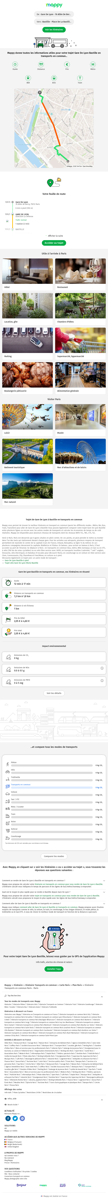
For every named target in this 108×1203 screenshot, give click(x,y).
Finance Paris (9, 1061)
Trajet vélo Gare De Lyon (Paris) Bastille (21, 563)
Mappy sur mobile (10, 1131)
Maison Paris (43, 1043)
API (5, 1128)
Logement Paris (65, 1059)
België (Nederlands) (15, 1144)
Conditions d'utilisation (12, 1172)
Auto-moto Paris (32, 1067)
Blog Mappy (8, 1160)
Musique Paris (9, 1059)
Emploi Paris (50, 1053)
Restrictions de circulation (52, 1092)
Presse (6, 1163)
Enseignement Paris (63, 1056)
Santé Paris (89, 1051)
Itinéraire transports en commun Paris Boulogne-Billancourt (33, 1020)
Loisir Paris (43, 1061)
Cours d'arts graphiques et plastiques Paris (65, 1082)
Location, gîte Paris (75, 1046)
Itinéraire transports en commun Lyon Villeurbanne (53, 1017)
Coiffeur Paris (15, 1046)
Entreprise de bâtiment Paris (60, 1043)
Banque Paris (81, 1061)
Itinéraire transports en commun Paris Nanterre (74, 1020)
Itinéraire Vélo (32, 1004)
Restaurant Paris (20, 1043)
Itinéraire (7, 1004)
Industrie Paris (53, 1059)
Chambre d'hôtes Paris (28, 1069)
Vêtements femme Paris (18, 1080)
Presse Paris (14, 1085)
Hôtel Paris (8, 1043)
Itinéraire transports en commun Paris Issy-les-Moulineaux (52, 1022)
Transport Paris (60, 1046)
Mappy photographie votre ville (15, 1179)
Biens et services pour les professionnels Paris (33, 1048)
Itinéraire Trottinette (49, 1007)
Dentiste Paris (82, 1053)
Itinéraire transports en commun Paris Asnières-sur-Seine (75, 1030)
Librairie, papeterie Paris (38, 1080)
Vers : (55, 21)
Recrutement (9, 1158)
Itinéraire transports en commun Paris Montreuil (33, 1025)
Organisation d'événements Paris (47, 1051)
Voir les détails (54, 693)
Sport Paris (79, 1051)
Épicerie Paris (31, 1082)
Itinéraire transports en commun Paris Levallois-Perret (55, 1028)
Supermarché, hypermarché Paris (84, 1056)
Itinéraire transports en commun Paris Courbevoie (34, 1030)
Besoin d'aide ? (13, 1105)
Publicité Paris (93, 1053)
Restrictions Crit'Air (34, 1092)
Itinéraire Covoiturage (86, 1004)
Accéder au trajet (54, 242)
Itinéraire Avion (34, 1007)
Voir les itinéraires (54, 29)
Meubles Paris (19, 1082)
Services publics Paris (57, 1061)
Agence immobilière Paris (81, 1043)
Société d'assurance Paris (30, 1046)
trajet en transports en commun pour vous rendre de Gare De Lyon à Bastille (67, 896)
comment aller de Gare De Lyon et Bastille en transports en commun (48, 907)
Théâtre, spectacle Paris (66, 1053)
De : (55, 14)
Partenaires (15, 1163)
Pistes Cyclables (19, 1092)
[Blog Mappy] (22, 1118)
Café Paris (20, 1059)
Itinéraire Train (70, 1004)
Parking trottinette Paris (46, 1056)
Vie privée (26, 1172)
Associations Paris (11, 1053)
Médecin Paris (24, 1053)
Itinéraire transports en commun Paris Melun (20, 1033)
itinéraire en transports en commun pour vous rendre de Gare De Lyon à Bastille (68, 884)
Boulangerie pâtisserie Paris (35, 1059)
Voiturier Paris (56, 1048)
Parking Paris (88, 1046)
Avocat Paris (20, 1061)
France (10, 1140)
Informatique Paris (38, 1053)
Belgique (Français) (14, 1142)
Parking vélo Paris (67, 1051)
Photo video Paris (29, 1056)
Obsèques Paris (47, 1046)
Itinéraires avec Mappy (12, 1014)
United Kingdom (13, 1147)
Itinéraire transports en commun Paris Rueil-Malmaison (59, 1033)
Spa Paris (20, 1064)
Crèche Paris (30, 1064)
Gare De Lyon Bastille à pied (17, 560)
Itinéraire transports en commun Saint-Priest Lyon (39, 1035)
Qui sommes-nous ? (11, 1156)
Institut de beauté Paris (12, 1056)
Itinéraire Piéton (19, 1004)
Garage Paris (32, 1043)
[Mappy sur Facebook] (8, 1118)
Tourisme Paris (32, 1061)
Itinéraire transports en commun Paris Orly (74, 1014)
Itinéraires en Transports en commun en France (40, 1014)
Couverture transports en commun (17, 1176)
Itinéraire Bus (22, 1007)
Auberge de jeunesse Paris (73, 1048)
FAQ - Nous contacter (12, 1174)
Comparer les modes (54, 856)
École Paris (70, 1061)
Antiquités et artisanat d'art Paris (85, 1059)
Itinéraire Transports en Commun (51, 1004)
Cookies (34, 1172)
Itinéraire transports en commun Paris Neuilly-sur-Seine (73, 1025)
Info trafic (8, 1092)
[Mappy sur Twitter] (15, 1118)
